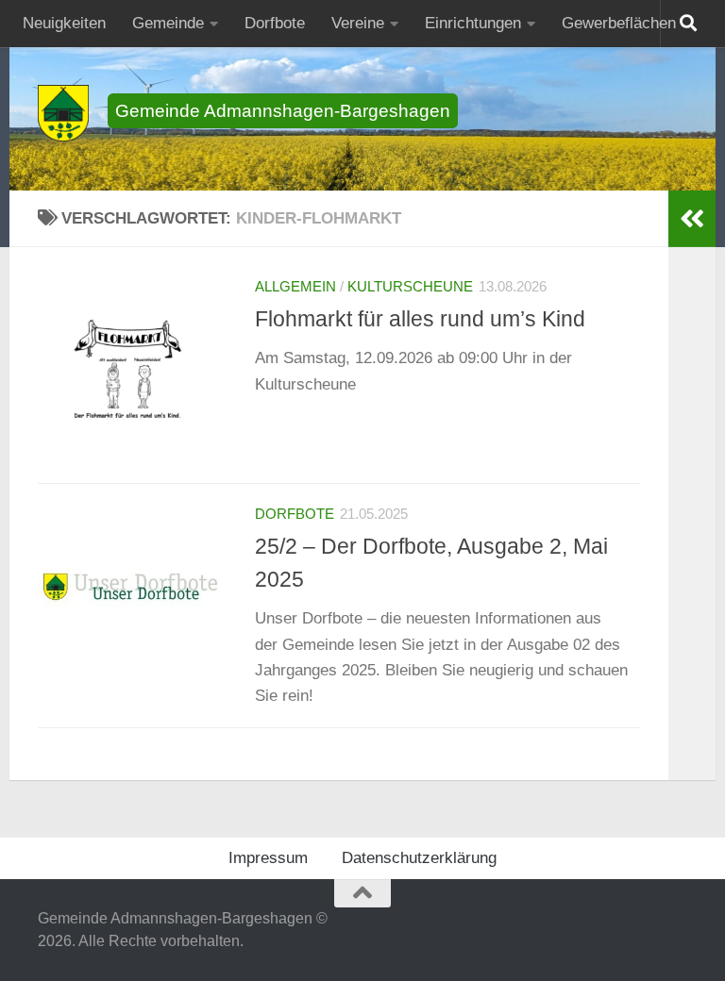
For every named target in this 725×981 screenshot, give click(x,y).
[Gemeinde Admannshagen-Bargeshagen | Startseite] (63, 113)
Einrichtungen (473, 23)
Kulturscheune (410, 286)
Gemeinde (168, 23)
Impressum (268, 858)
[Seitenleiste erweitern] (692, 219)
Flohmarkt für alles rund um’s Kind (420, 319)
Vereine (357, 23)
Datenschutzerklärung (419, 858)
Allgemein (295, 286)
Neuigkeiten (64, 23)
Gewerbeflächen (619, 23)
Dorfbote (274, 23)
